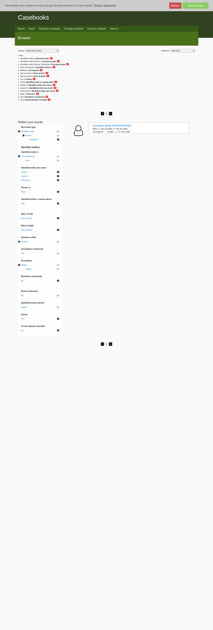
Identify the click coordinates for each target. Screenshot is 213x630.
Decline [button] (175, 5)
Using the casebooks (96, 29)
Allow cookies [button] (195, 5)
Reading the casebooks (49, 29)
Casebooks (33, 17)
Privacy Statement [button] (105, 5)
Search (32, 29)
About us (114, 29)
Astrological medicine (73, 29)
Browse (21, 29)
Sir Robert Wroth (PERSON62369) (112, 125)
